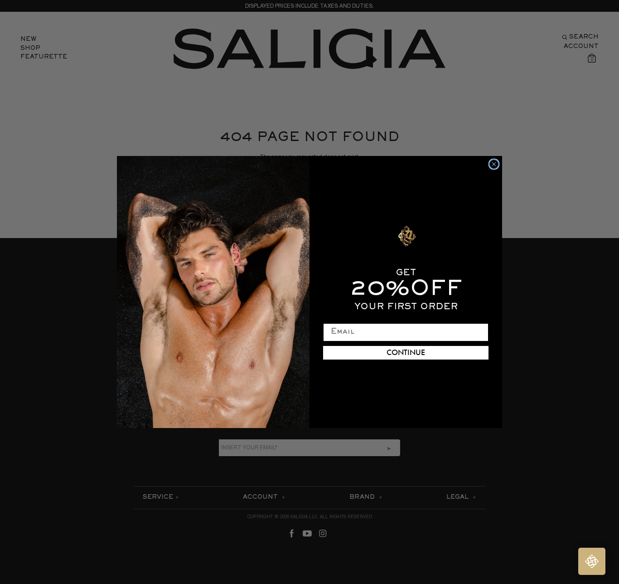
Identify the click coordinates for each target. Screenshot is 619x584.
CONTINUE (406, 353)
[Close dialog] (493, 164)
